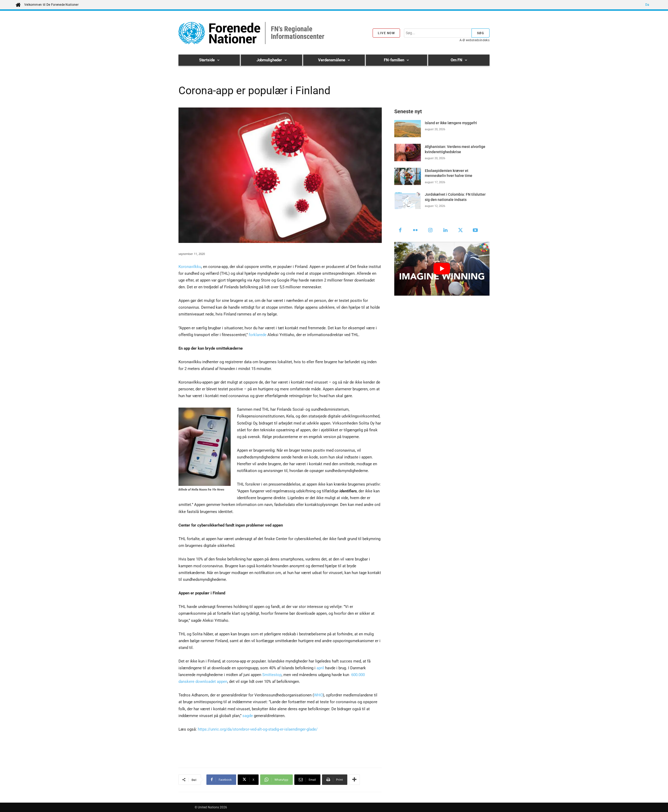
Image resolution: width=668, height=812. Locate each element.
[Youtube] (475, 230)
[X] (460, 230)
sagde (247, 715)
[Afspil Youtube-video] (442, 268)
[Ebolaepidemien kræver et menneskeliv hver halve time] (407, 176)
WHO (318, 695)
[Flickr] (415, 230)
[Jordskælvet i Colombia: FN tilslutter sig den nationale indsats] (407, 200)
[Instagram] (430, 230)
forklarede (257, 334)
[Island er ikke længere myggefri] (407, 128)
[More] (354, 779)
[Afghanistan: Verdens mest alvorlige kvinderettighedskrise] (407, 152)
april (320, 668)
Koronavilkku (189, 266)
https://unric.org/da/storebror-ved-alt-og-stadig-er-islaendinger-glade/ (258, 729)
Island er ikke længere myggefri (451, 123)
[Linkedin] (445, 230)
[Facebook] (400, 230)
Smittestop (272, 674)
